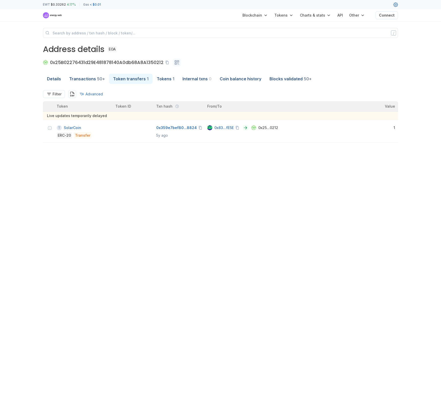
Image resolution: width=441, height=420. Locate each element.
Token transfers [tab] (131, 78)
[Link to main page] (52, 15)
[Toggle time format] (177, 106)
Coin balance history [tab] (240, 78)
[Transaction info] (50, 128)
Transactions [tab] (87, 78)
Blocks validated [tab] (291, 78)
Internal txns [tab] (197, 78)
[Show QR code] (177, 62)
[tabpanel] (220, 116)
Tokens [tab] (165, 78)
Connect (387, 15)
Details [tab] (54, 78)
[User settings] (395, 4)
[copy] (168, 62)
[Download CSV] (72, 94)
